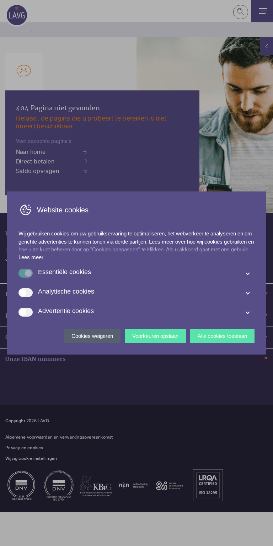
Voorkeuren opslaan (155, 336)
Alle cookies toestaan (222, 336)
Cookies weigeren (92, 336)
